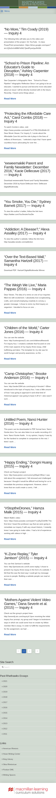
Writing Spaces (9, 775)
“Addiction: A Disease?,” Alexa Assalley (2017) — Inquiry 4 (26, 231)
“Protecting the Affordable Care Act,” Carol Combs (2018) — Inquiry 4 (27, 117)
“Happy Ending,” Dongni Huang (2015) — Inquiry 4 (28, 464)
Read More (10, 98)
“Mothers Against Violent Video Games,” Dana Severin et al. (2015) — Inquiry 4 (27, 604)
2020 (5, 686)
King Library (8, 759)
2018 (5, 697)
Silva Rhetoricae (10, 764)
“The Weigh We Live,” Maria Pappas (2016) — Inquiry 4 (25, 287)
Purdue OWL (8, 770)
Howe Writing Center (11, 754)
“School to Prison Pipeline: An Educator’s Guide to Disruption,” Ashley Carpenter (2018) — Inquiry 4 (26, 69)
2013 (5, 723)
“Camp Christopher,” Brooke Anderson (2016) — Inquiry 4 (26, 375)
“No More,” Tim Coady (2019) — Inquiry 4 (26, 31)
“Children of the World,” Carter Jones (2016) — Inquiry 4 (26, 330)
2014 (5, 718)
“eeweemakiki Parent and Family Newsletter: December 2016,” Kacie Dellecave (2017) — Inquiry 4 (27, 169)
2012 (5, 729)
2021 (5, 681)
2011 (5, 734)
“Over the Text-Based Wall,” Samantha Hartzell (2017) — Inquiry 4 (26, 261)
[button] (5, 11)
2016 (5, 707)
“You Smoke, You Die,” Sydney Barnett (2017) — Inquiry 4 (27, 203)
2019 (5, 692)
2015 (5, 713)
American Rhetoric (10, 748)
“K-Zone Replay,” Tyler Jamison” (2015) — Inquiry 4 (25, 556)
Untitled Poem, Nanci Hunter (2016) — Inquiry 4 (25, 421)
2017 (5, 702)
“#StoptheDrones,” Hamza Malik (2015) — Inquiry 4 (24, 510)
